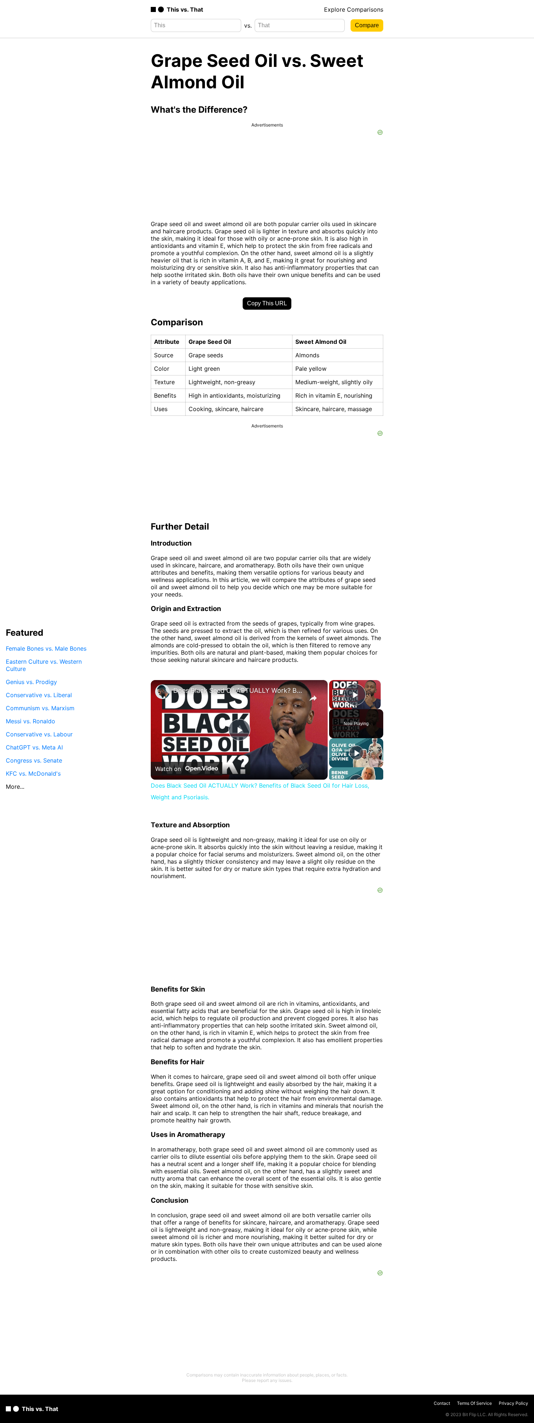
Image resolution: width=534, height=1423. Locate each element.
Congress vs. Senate (34, 760)
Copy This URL (267, 303)
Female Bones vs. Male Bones (46, 648)
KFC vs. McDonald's (33, 773)
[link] (162, 691)
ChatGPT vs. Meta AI (34, 747)
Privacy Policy (513, 1403)
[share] (313, 698)
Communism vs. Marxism (40, 708)
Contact (442, 1403)
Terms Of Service (474, 1403)
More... (15, 786)
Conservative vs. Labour (39, 734)
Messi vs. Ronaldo (30, 721)
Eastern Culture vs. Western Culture (44, 665)
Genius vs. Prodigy (31, 682)
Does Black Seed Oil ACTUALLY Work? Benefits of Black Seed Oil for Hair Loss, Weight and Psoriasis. (238, 690)
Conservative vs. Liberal (39, 695)
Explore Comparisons (353, 9)
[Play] (356, 752)
